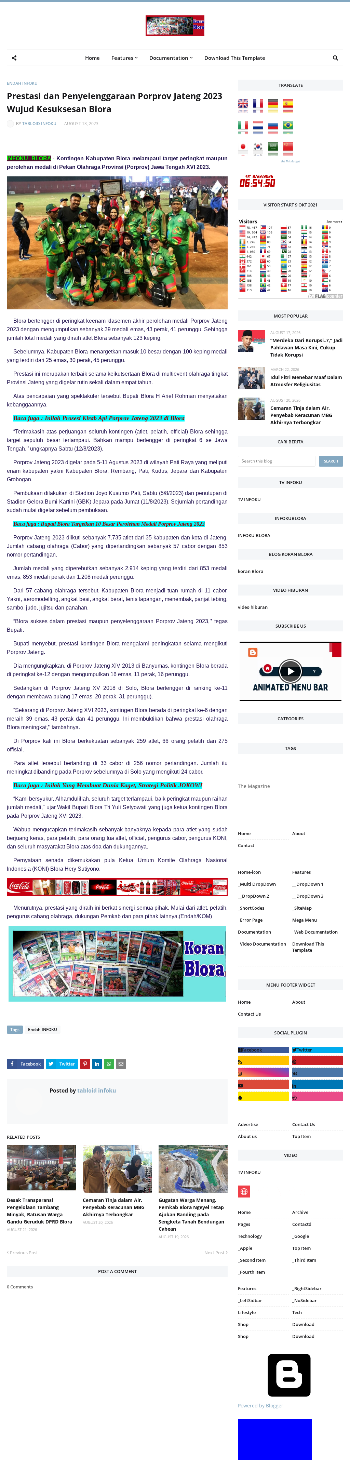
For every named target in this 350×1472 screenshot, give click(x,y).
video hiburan (253, 607)
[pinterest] (317, 967)
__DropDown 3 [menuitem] (307, 896)
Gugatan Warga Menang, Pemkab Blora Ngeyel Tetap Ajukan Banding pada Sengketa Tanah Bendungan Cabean (191, 1214)
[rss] (263, 1060)
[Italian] (245, 132)
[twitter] (317, 1050)
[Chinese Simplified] (290, 154)
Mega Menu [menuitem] (304, 920)
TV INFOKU (249, 499)
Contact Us (249, 1014)
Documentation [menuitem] (168, 57)
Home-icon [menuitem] (249, 872)
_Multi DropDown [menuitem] (257, 884)
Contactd (301, 1224)
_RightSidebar (307, 1288)
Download (303, 1324)
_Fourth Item (251, 1272)
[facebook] (263, 1050)
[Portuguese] (290, 132)
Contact (246, 845)
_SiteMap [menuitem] (302, 908)
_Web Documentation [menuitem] (315, 932)
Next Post (214, 1252)
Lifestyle (247, 1312)
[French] (260, 111)
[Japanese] (245, 154)
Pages (244, 1224)
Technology (250, 1236)
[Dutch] (260, 132)
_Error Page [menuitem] (250, 920)
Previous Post (24, 1252)
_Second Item (252, 1260)
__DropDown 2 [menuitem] (253, 896)
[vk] (317, 1072)
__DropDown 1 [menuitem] (307, 884)
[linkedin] (317, 1084)
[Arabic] (275, 154)
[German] (275, 111)
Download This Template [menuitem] (234, 57)
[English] (245, 111)
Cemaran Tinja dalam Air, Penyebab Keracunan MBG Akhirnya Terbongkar (114, 1207)
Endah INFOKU (22, 83)
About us (247, 1136)
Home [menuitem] (92, 57)
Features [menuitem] (122, 57)
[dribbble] (317, 1096)
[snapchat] (263, 1096)
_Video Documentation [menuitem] (262, 944)
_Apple (245, 1248)
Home (244, 833)
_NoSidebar (304, 1300)
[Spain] (290, 111)
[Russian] (275, 132)
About (298, 833)
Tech (297, 1312)
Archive (300, 1212)
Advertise (248, 1124)
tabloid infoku (39, 123)
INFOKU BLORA (254, 535)
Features (247, 1288)
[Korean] (260, 154)
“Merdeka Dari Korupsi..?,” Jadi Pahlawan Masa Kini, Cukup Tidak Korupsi (306, 347)
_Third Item (304, 1260)
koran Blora (251, 571)
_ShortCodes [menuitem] (251, 908)
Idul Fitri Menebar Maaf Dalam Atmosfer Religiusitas (306, 381)
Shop (243, 1324)
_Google (300, 1236)
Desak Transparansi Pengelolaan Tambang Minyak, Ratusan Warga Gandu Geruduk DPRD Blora (39, 1211)
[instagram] (263, 967)
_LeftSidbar (250, 1300)
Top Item (301, 1136)
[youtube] (263, 1084)
